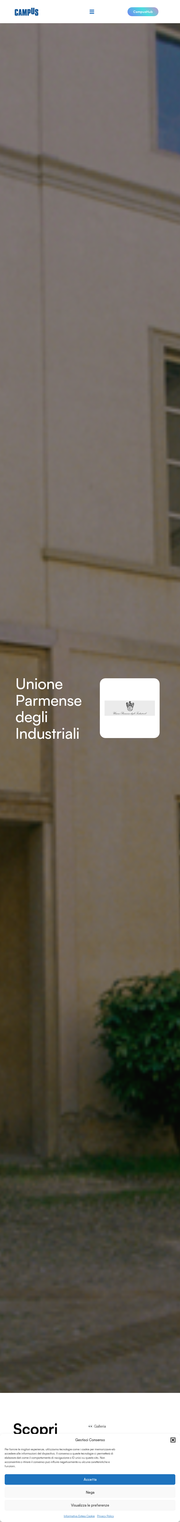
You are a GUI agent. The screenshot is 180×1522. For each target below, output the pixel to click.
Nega (90, 1492)
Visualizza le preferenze (90, 1505)
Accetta (90, 1479)
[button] (173, 1440)
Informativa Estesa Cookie (79, 1516)
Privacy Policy (105, 1516)
